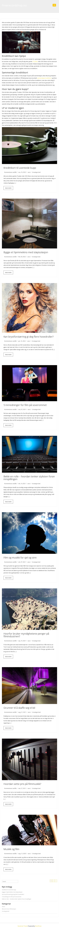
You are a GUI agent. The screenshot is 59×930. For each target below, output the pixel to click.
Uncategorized (36, 172)
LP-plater (35, 61)
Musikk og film (11, 849)
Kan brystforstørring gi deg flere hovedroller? (29, 336)
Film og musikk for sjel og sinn (20, 557)
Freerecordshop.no (14, 5)
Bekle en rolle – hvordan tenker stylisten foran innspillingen (29, 478)
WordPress (38, 926)
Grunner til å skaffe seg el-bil (19, 707)
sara (29, 172)
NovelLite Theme (23, 926)
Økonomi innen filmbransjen (9, 909)
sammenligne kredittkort (44, 78)
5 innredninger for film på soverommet (25, 405)
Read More (8, 188)
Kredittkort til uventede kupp (20, 167)
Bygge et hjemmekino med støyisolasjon (26, 252)
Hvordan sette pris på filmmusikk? (22, 784)
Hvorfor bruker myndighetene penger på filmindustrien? (26, 635)
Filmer (3, 906)
